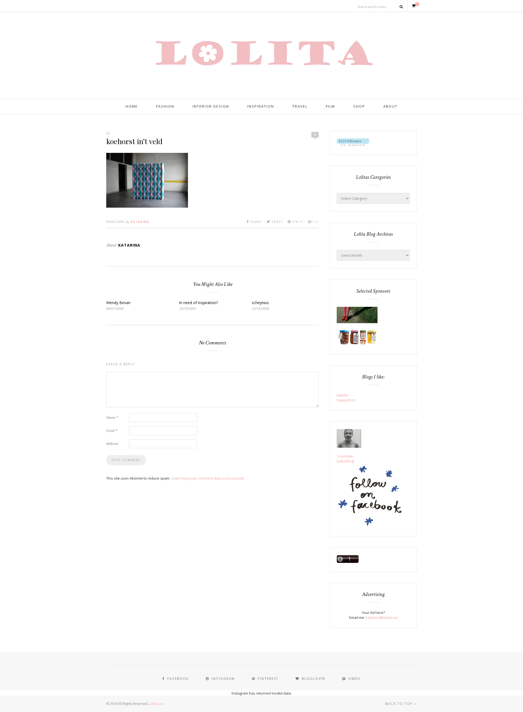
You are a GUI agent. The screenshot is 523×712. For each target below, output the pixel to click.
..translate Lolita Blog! (345, 458)
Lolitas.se (156, 703)
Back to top (399, 703)
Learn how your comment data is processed (207, 478)
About (390, 106)
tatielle (342, 395)
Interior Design (211, 106)
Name (112, 417)
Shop (359, 106)
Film (330, 106)
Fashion (165, 106)
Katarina (139, 222)
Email (111, 430)
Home (132, 106)
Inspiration (260, 106)
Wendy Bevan (118, 302)
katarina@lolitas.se (381, 617)
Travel (300, 106)
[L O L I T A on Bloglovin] (353, 144)
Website (112, 443)
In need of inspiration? (198, 302)
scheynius (260, 302)
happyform (346, 400)
